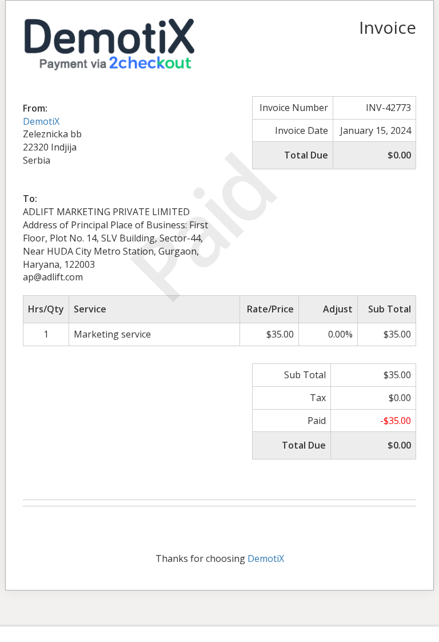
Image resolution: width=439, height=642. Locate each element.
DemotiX (41, 121)
